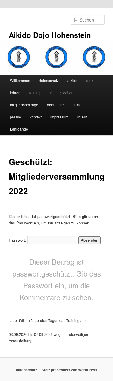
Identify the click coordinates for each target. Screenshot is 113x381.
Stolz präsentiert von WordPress (69, 370)
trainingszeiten (61, 92)
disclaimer (55, 104)
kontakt (36, 116)
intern (82, 117)
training (34, 92)
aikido (72, 80)
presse (15, 116)
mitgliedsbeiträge (24, 104)
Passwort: (18, 240)
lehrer (15, 92)
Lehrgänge (19, 128)
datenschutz (49, 80)
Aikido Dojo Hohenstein (50, 35)
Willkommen (20, 80)
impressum (59, 116)
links (76, 104)
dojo (90, 80)
